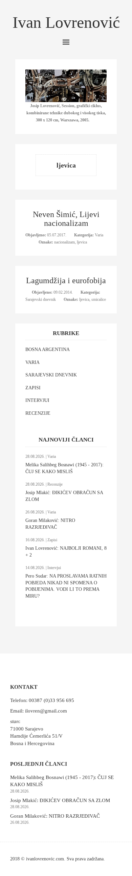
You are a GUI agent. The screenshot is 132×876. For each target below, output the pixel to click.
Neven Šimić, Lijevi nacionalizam (66, 219)
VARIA (32, 362)
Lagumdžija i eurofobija (66, 280)
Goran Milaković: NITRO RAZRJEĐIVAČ (55, 816)
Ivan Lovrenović (66, 22)
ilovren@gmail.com (46, 711)
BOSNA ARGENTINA (47, 349)
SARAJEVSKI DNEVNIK (51, 374)
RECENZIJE (37, 413)
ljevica (82, 242)
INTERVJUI (37, 400)
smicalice (98, 299)
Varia (99, 235)
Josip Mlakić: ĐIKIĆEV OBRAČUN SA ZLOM (60, 800)
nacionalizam (64, 242)
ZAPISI (33, 387)
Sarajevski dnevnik (41, 299)
